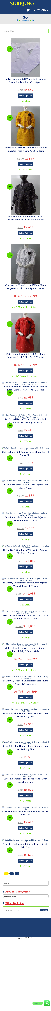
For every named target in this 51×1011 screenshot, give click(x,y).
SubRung (22, 3)
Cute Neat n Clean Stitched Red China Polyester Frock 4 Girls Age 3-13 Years (25, 356)
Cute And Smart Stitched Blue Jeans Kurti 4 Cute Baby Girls (25, 780)
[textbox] (25, 896)
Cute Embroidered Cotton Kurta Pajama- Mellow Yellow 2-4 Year (25, 519)
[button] (25, 41)
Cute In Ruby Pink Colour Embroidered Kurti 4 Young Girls (25, 454)
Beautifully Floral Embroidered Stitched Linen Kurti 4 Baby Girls (25, 715)
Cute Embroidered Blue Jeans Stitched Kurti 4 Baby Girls (25, 813)
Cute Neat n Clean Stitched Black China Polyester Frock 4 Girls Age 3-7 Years (25, 218)
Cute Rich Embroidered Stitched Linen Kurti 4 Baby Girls (25, 846)
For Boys (26, 101)
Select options (25, 95)
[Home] (17, 20)
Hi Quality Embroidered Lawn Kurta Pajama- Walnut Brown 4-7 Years (25, 584)
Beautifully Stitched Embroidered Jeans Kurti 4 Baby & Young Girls (25, 682)
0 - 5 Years (25, 238)
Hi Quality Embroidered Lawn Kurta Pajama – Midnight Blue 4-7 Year (25, 617)
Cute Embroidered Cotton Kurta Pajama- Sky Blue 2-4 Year (25, 486)
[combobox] (26, 896)
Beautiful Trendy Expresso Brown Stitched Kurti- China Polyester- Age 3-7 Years (25, 388)
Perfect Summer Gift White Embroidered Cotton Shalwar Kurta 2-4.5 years (25, 80)
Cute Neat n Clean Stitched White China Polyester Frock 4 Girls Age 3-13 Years (25, 287)
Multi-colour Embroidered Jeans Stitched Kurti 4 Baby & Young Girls (25, 650)
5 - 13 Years (25, 169)
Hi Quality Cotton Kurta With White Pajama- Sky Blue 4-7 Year (25, 552)
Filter (44, 910)
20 (33, 20)
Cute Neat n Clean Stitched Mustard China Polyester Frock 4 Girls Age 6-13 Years (25, 149)
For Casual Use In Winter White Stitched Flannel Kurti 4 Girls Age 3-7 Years (25, 421)
